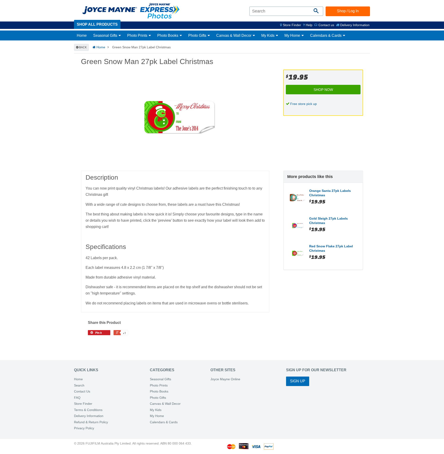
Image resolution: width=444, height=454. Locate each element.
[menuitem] (291, 25)
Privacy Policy (84, 428)
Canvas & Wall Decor (234, 35)
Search (79, 385)
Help (308, 25)
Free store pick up (303, 104)
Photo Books (168, 35)
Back (82, 47)
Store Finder (83, 403)
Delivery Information (354, 25)
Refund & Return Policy (91, 422)
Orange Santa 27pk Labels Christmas (330, 193)
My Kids (268, 35)
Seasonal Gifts (105, 35)
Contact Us (82, 391)
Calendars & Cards (326, 35)
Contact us (326, 25)
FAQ (77, 397)
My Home (292, 35)
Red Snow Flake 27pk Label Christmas (331, 248)
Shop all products (97, 24)
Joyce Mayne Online (225, 379)
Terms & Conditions (88, 410)
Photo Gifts (197, 35)
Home (82, 35)
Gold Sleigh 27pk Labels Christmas (328, 221)
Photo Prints (137, 35)
